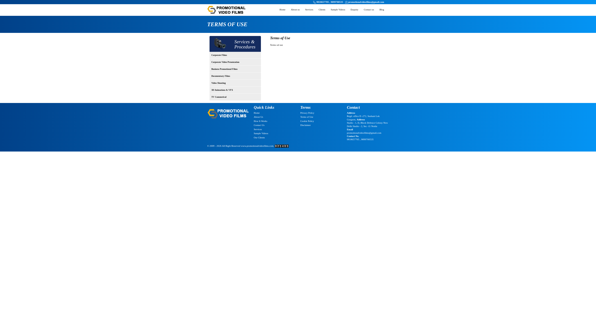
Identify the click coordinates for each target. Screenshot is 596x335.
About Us (258, 117)
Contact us (369, 9)
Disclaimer (305, 125)
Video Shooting (218, 83)
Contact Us (259, 125)
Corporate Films (219, 55)
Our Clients (259, 137)
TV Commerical (218, 97)
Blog (381, 9)
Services (309, 9)
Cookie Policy (307, 121)
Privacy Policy (307, 113)
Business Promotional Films (224, 69)
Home (282, 9)
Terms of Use (306, 117)
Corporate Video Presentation (225, 62)
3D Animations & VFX (222, 90)
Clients (322, 9)
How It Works (260, 121)
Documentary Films (220, 76)
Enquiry (354, 9)
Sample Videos (338, 9)
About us (295, 9)
